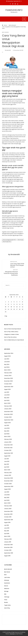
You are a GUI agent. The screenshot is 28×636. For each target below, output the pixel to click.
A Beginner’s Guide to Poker (11, 334)
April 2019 (6, 533)
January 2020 (7, 508)
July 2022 (6, 425)
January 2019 (7, 542)
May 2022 (6, 431)
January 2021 (7, 475)
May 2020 (6, 497)
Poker (5, 599)
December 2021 (8, 445)
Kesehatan (7, 583)
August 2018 (7, 556)
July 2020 (6, 492)
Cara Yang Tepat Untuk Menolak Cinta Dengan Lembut (17, 264)
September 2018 (8, 553)
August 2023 (7, 389)
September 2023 (8, 386)
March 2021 (7, 470)
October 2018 (7, 550)
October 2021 (7, 450)
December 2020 (8, 478)
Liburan (6, 586)
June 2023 (7, 395)
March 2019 (7, 536)
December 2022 (8, 411)
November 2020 (8, 481)
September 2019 (8, 519)
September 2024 (8, 353)
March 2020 (7, 503)
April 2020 (6, 500)
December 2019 (8, 511)
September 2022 (8, 420)
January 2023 (7, 409)
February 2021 (8, 472)
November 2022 (8, 414)
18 (11, 307)
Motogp (6, 591)
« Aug (5, 316)
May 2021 (6, 464)
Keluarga (6, 580)
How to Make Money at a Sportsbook (14, 340)
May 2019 (6, 531)
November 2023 (8, 381)
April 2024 (7, 367)
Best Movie (7, 572)
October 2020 (8, 483)
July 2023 (6, 392)
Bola (5, 574)
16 (5, 307)
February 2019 (8, 539)
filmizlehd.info (14, 10)
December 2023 (8, 378)
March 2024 (7, 370)
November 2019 (8, 514)
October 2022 (8, 417)
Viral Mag (12, 634)
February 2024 (8, 373)
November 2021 (8, 447)
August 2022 (7, 422)
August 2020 (7, 489)
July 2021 (6, 458)
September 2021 (8, 453)
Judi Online (7, 577)
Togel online (7, 605)
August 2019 (7, 522)
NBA (5, 594)
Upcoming (7, 608)
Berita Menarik (5, 32)
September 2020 (8, 486)
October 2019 (7, 517)
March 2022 (7, 436)
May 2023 (6, 397)
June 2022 (7, 428)
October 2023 (8, 384)
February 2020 (8, 506)
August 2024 (7, 356)
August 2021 (7, 456)
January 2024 (7, 375)
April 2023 (6, 400)
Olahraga (6, 597)
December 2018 (8, 544)
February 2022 (8, 439)
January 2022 (7, 442)
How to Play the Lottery (10, 337)
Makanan (6, 588)
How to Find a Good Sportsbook (12, 329)
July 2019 (6, 525)
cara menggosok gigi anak (9, 239)
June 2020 (7, 495)
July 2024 (6, 359)
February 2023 (8, 406)
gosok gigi (20, 239)
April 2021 (6, 467)
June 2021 (6, 461)
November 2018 (8, 547)
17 (8, 307)
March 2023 (7, 403)
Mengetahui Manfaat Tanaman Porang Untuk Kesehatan (11, 272)
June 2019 (6, 528)
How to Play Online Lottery (11, 331)
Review (6, 602)
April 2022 (6, 434)
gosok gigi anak (7, 241)
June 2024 (7, 361)
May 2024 (6, 364)
